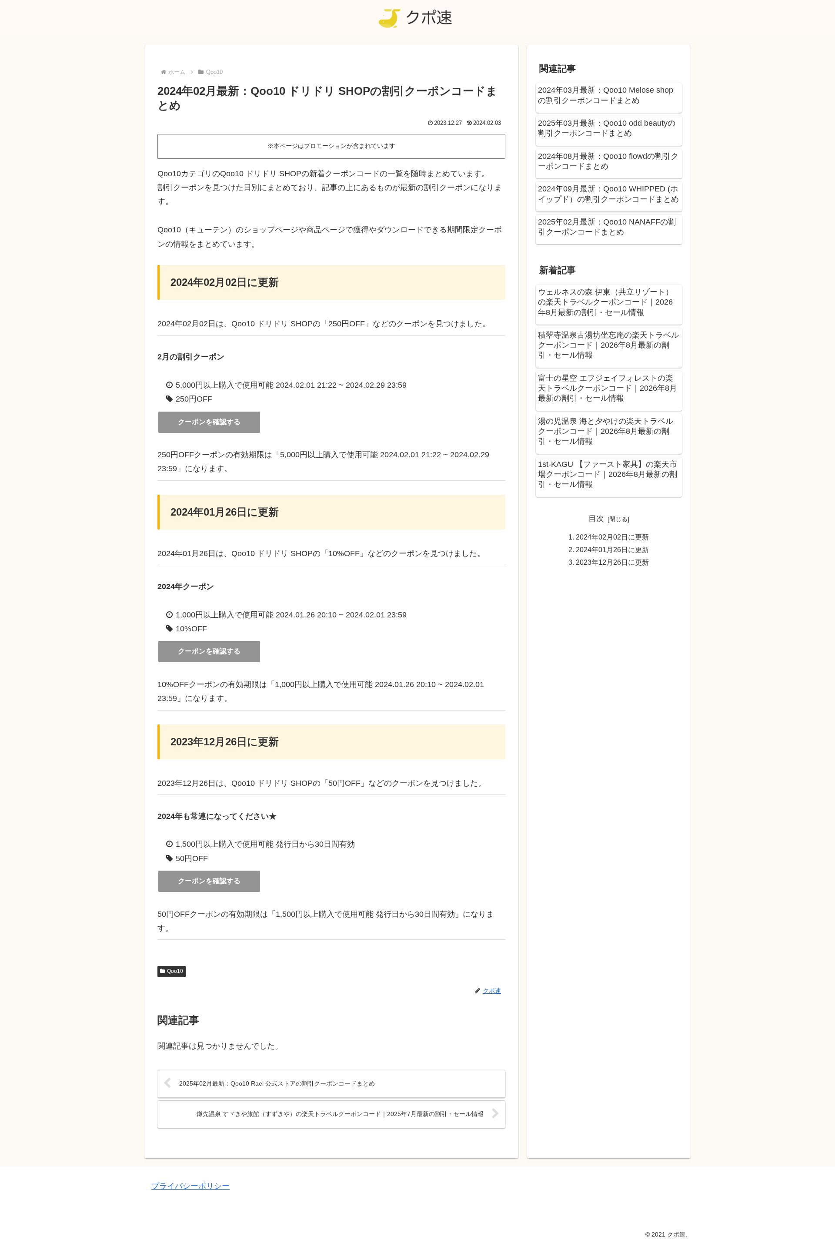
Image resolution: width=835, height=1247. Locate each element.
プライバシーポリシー (190, 1186)
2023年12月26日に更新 (612, 562)
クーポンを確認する (209, 422)
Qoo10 (175, 971)
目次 (596, 518)
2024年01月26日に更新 (612, 549)
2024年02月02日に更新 (612, 537)
